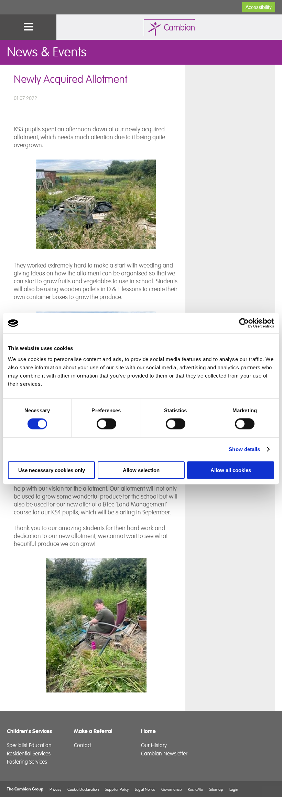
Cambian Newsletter (164, 753)
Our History (154, 745)
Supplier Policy (117, 789)
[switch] (106, 423)
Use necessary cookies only (51, 470)
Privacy (55, 789)
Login (233, 789)
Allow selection (141, 470)
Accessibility (259, 7)
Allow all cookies (230, 470)
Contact (82, 745)
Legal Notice (145, 789)
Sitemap (216, 789)
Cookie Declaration (83, 789)
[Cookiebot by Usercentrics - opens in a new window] (244, 323)
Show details (244, 449)
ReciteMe (195, 789)
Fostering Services (27, 761)
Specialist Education (29, 745)
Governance (171, 789)
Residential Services (29, 753)
